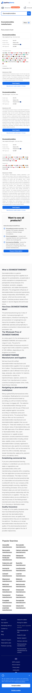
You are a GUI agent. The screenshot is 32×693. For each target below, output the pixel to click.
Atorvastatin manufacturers (21, 546)
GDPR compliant (16, 662)
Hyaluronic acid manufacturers (7, 564)
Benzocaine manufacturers (7, 551)
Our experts (4, 622)
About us (3, 619)
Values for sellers (22, 619)
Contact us (4, 628)
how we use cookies (20, 681)
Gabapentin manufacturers (21, 556)
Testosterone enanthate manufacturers (7, 608)
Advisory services (22, 641)
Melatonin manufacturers (21, 580)
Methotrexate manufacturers (21, 585)
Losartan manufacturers (21, 575)
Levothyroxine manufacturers (21, 569)
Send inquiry (16, 83)
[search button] (29, 13)
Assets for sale (21, 635)
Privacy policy (16, 667)
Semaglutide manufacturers (21, 601)
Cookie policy (16, 670)
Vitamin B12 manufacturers (21, 607)
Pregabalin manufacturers (7, 601)
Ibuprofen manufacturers (21, 564)
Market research (21, 638)
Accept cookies (16, 685)
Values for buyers (6, 640)
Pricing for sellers (22, 622)
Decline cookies (16, 690)
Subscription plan (6, 643)
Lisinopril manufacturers (7, 575)
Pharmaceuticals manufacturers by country (22, 650)
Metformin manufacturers (7, 585)
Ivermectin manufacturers (7, 569)
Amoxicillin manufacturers (7, 546)
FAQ (2, 631)
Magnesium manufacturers (7, 580)
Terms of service (16, 664)
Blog (2, 634)
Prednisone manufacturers (21, 596)
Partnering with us (6, 625)
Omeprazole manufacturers (21, 591)
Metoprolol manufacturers (7, 591)
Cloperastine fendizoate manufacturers (7, 557)
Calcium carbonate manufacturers (22, 551)
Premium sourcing (6, 646)
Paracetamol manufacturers (7, 596)
